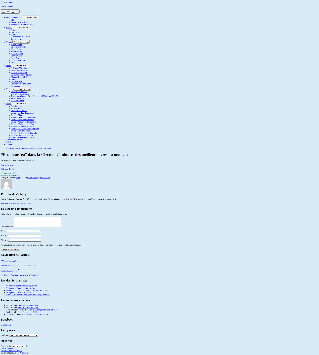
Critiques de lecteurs (19, 111)
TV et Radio (16, 108)
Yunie (8, 312)
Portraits (9, 42)
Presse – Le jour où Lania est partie (25, 128)
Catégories (5, 335)
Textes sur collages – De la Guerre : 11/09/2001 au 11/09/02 (34, 96)
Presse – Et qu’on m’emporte (22, 120)
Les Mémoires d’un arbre (21, 84)
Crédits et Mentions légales (11, 351)
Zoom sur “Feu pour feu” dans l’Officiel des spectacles (27, 290)
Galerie (9, 142)
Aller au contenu (7, 2)
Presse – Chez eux (18, 115)
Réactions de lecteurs (14, 140)
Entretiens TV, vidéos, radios (22, 24)
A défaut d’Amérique (19, 68)
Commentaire (7, 227)
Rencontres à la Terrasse (20, 37)
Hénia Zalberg (16, 45)
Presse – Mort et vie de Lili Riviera (24, 137)
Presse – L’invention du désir (22, 124)
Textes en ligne (17, 39)
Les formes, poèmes (19, 92)
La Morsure (15, 86)
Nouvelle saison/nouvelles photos (34, 314)
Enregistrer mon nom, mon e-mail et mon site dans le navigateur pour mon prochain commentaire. (42, 245)
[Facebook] (6, 325)
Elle (12, 20)
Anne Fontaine (17, 53)
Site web (4, 240)
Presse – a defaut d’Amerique (22, 113)
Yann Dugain (16, 58)
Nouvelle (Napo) (17, 101)
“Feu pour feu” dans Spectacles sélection (22, 288)
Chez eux (14, 79)
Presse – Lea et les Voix (20, 131)
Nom (3, 231)
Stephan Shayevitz (18, 47)
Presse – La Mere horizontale (22, 126)
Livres (8, 66)
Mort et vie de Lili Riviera (21, 77)
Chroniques (15, 32)
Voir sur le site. (7, 165)
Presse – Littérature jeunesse (22, 135)
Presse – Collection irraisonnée (23, 117)
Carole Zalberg (7, 6)
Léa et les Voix (17, 81)
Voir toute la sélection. (9, 169)
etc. (12, 62)
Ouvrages (10, 89)
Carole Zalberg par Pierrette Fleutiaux (43, 310)
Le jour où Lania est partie (21, 75)
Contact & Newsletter (19, 22)
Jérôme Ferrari (16, 51)
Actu (13, 30)
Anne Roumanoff (18, 60)
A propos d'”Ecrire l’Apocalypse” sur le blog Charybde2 (28, 295)
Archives (4, 346)
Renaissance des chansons (28, 305)
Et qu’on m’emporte (19, 70)
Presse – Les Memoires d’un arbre (24, 133)
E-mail (4, 235)
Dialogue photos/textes (20, 94)
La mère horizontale (19, 73)
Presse (13, 34)
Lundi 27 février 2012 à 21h (26, 312)
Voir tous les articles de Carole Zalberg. (16, 203)
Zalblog (9, 27)
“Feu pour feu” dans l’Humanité (18, 292)
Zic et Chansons (17, 98)
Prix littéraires (16, 106)
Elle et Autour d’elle (14, 17)
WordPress (24, 353)
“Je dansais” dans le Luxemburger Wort (21, 286)
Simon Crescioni (17, 49)
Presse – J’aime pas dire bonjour (23, 122)
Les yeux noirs (17, 56)
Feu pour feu (45, 178)
